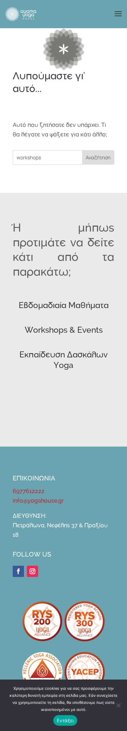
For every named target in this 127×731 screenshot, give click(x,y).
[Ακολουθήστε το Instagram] (32, 571)
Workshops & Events (64, 330)
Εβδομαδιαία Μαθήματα (64, 306)
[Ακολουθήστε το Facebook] (18, 571)
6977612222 (28, 491)
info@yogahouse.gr (38, 501)
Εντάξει (65, 720)
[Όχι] (118, 705)
